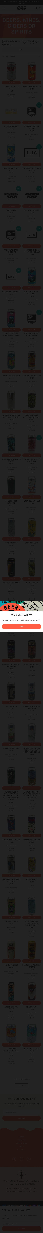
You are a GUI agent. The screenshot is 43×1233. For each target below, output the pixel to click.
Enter (21, 626)
